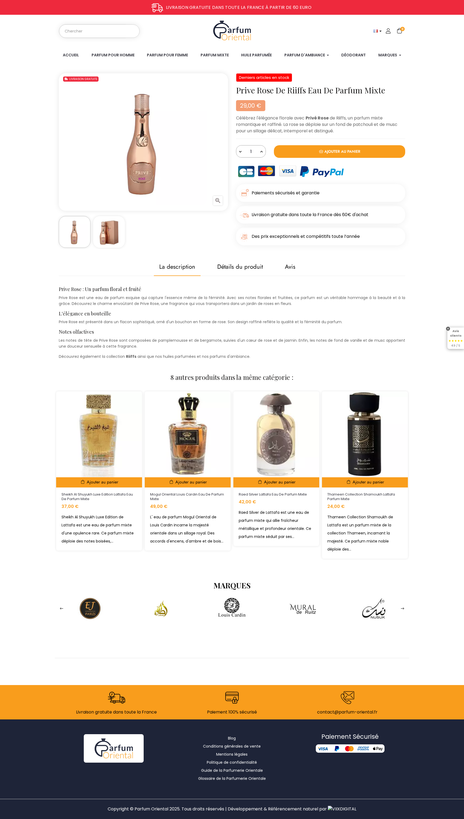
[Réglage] (388, 31)
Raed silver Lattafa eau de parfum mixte (273, 494)
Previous (61, 608)
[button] (448, 329)
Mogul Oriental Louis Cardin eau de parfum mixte (187, 496)
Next (402, 608)
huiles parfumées (179, 356)
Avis (290, 266)
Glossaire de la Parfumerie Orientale (232, 778)
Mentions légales (232, 754)
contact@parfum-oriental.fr (347, 712)
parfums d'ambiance (229, 356)
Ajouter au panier (341, 151)
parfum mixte (368, 118)
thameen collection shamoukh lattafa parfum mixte (361, 496)
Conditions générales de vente (232, 746)
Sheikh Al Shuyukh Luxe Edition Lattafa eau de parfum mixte (97, 496)
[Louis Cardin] (232, 608)
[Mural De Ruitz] (302, 608)
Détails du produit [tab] (240, 266)
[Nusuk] (373, 608)
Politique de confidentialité (232, 762)
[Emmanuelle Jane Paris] (90, 608)
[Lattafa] (161, 608)
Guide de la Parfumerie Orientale (232, 770)
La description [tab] (177, 266)
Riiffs (341, 118)
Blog (232, 738)
